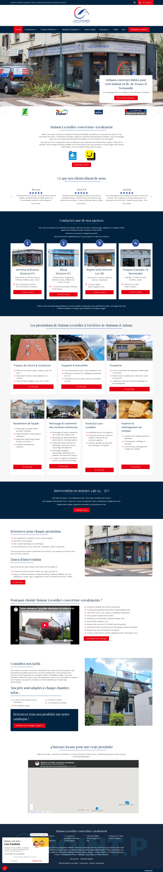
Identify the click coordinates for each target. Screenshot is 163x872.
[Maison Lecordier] (81, 22)
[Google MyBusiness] (134, 3)
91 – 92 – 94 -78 (48, 571)
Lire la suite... (36, 203)
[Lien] (26, 112)
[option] (26, 112)
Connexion (148, 870)
